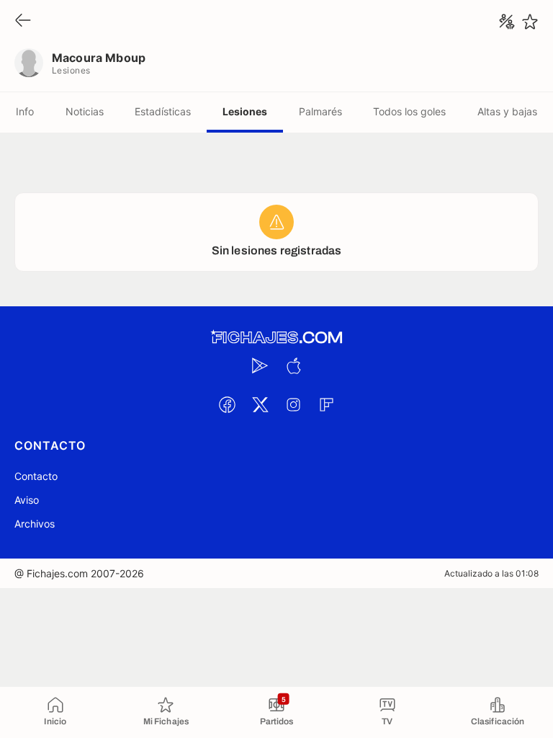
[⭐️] (530, 21)
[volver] (23, 21)
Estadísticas (163, 111)
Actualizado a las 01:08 (491, 573)
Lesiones (244, 111)
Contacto (36, 476)
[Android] (260, 365)
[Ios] (293, 365)
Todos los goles (409, 111)
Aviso (26, 500)
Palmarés (320, 111)
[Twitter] (260, 404)
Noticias (85, 111)
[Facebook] (227, 404)
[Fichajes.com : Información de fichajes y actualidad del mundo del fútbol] (276, 337)
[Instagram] (293, 404)
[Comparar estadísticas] (507, 21)
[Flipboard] (326, 404)
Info (25, 111)
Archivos (34, 523)
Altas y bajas (507, 111)
